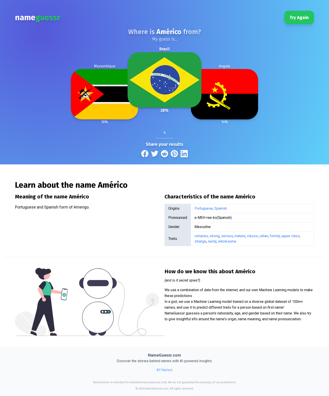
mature (240, 236)
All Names (164, 370)
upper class (290, 236)
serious (227, 236)
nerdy (212, 241)
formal (275, 236)
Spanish (220, 208)
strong (214, 236)
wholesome (227, 241)
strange (200, 241)
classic (252, 236)
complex (201, 236)
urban (264, 236)
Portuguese (203, 208)
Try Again (299, 17)
